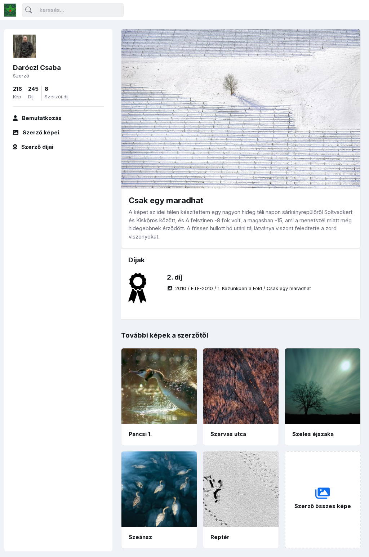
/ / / (243, 288)
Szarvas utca (228, 434)
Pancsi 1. (140, 434)
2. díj (174, 277)
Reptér (220, 537)
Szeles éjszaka (313, 434)
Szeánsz (140, 537)
